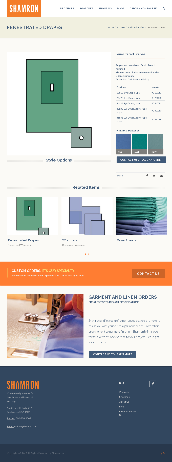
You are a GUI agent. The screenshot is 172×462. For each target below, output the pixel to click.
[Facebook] (147, 175)
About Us (124, 401)
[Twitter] (154, 175)
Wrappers (69, 240)
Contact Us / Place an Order (141, 159)
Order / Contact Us (127, 413)
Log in (162, 453)
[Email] (161, 175)
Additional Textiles (136, 27)
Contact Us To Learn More (112, 354)
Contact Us (148, 273)
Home (111, 27)
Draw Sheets (126, 240)
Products (121, 27)
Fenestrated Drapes (23, 240)
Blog (121, 406)
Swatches (124, 396)
